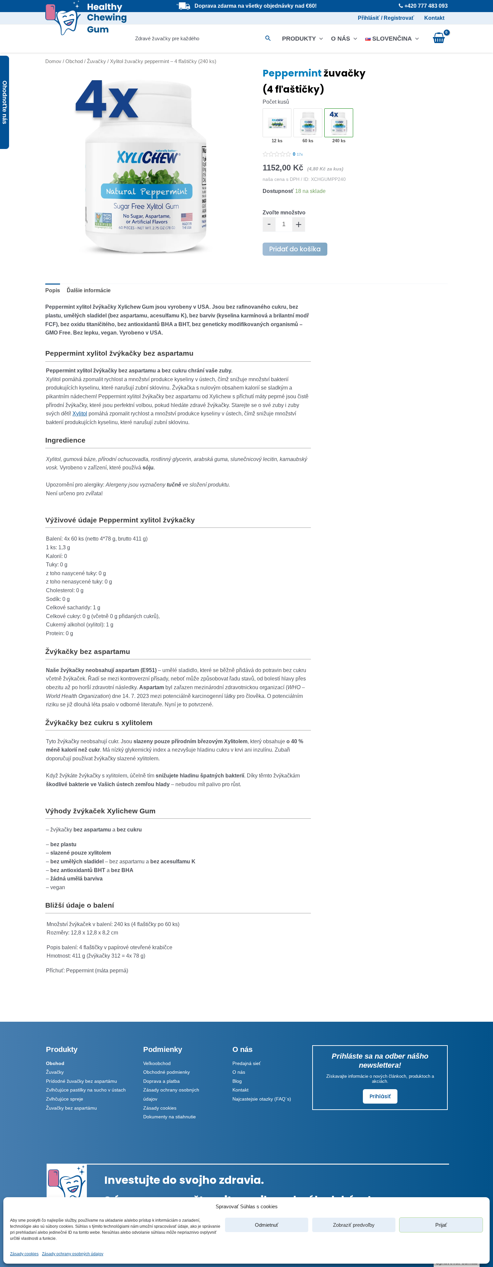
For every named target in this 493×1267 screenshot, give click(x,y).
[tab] (52, 291)
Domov (53, 61)
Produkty (299, 38)
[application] (319, 39)
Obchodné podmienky (166, 1072)
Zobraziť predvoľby (354, 1225)
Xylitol (79, 413)
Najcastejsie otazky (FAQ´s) (261, 1099)
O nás (340, 38)
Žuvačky (96, 61)
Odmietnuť (266, 1225)
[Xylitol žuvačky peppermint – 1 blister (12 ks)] (277, 123)
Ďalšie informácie (89, 290)
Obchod (74, 61)
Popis (52, 290)
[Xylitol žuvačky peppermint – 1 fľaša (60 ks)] (308, 123)
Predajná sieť (246, 1063)
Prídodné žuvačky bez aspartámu (81, 1081)
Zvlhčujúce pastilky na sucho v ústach (86, 1090)
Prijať (441, 1225)
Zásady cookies (24, 1254)
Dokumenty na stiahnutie (169, 1116)
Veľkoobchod (157, 1063)
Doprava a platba (161, 1081)
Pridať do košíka (295, 249)
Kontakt (434, 18)
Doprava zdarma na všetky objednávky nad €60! (256, 6)
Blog (237, 1081)
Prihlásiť (380, 1096)
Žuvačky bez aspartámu (71, 1108)
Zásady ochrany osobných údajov (72, 1254)
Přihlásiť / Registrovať (386, 18)
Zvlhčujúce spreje (64, 1099)
